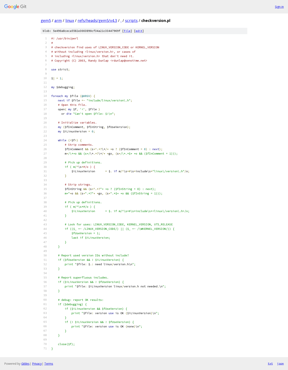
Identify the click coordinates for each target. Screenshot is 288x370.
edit (139, 31)
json (280, 363)
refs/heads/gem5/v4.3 (97, 20)
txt (270, 363)
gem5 (46, 20)
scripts (131, 20)
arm (58, 20)
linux (69, 20)
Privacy (37, 364)
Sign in (279, 7)
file (127, 31)
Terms (48, 364)
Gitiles (25, 364)
